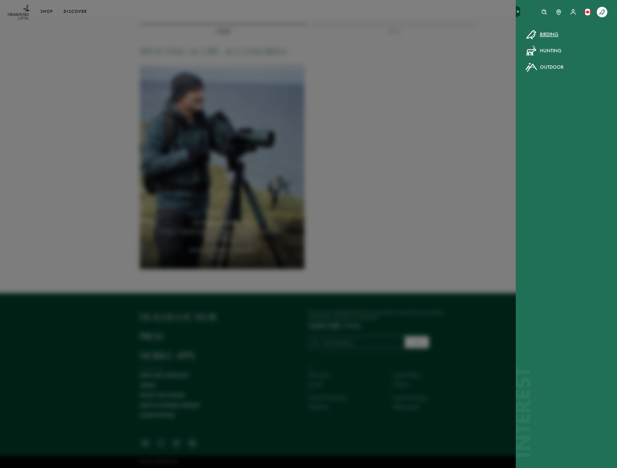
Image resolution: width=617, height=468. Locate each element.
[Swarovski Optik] (19, 12)
